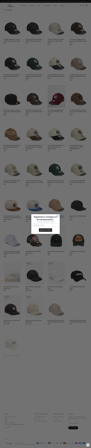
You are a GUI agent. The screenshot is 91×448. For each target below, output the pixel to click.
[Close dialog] (58, 216)
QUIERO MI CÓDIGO (45, 230)
